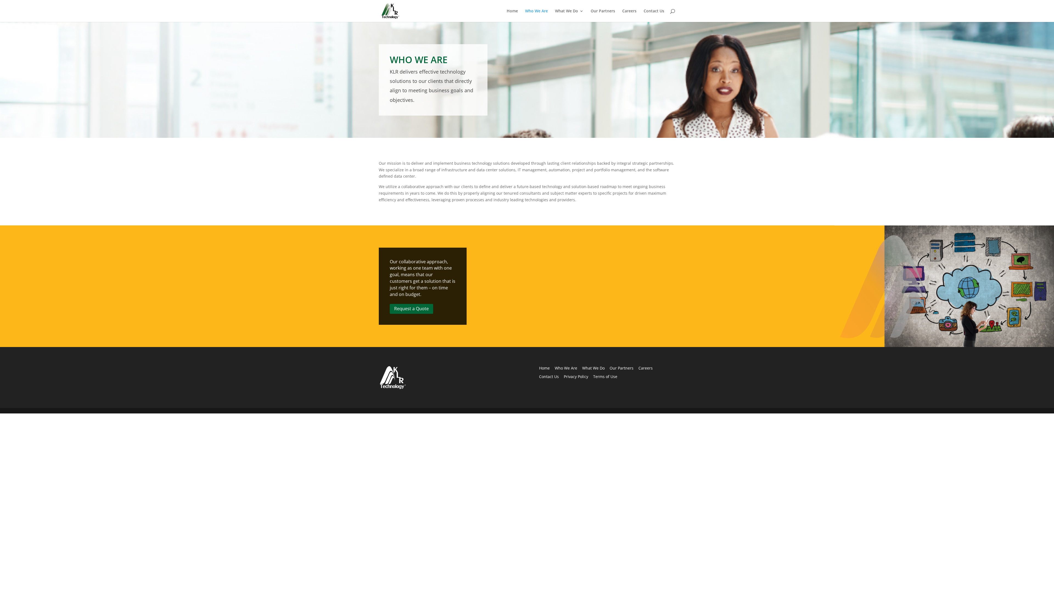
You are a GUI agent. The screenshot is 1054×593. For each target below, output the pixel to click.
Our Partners (603, 11)
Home (512, 11)
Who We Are (536, 11)
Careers (629, 11)
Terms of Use (605, 376)
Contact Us (654, 11)
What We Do (566, 11)
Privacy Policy (576, 376)
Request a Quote (411, 309)
